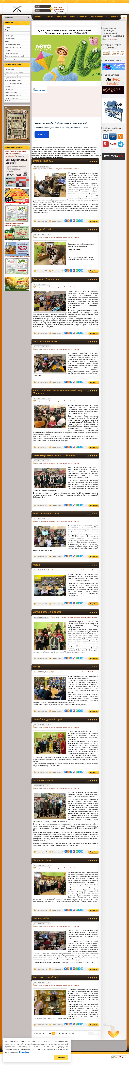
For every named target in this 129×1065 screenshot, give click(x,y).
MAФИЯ (37, 666)
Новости (76, 169)
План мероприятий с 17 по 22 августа (17, 256)
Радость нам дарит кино (13, 188)
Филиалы (45, 169)
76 (43, 1033)
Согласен (61, 1058)
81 (59, 1033)
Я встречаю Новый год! (45, 977)
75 (40, 1033)
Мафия (37, 565)
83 (66, 1033)
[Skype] (79, 220)
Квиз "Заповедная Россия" (47, 513)
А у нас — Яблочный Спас (14, 241)
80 (56, 1033)
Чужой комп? (60, 11)
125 (73, 1033)
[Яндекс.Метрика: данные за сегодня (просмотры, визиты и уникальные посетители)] (118, 1057)
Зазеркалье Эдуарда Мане (47, 279)
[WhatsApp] (77, 220)
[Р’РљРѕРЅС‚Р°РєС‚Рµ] (65, 220)
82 (63, 1033)
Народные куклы (42, 860)
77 (46, 1033)
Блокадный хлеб (42, 229)
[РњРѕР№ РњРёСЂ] (71, 220)
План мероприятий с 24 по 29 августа (17, 204)
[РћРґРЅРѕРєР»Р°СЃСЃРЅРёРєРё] (68, 220)
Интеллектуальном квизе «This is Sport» (54, 455)
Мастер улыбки (41, 918)
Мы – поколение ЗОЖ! (45, 341)
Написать (42, 135)
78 (50, 1033)
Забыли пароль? (59, 9)
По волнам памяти (43, 780)
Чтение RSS (124, 17)
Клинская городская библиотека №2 (60, 169)
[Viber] (74, 220)
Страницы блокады (43, 161)
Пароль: (37, 10)
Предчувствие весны (12, 276)
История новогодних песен (47, 612)
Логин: (38, 6)
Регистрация (58, 7)
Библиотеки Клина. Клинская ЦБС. (17, 9)
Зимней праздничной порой (47, 719)
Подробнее (24, 1052)
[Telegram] (82, 220)
